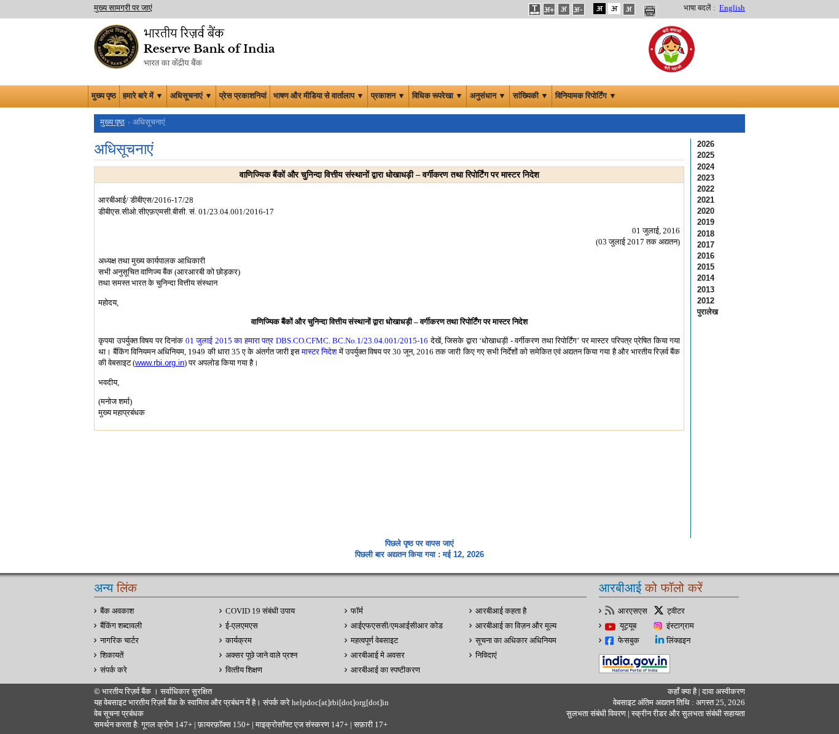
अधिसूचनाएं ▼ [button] (191, 96)
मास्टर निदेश (319, 351)
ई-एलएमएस (241, 626)
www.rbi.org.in (159, 362)
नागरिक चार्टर (119, 640)
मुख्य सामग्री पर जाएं (123, 8)
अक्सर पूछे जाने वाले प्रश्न (261, 655)
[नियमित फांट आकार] (564, 8)
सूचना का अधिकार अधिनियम (515, 640)
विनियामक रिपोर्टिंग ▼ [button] (586, 96)
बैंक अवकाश (117, 611)
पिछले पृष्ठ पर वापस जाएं (419, 543)
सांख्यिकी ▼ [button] (530, 96)
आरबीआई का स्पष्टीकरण (385, 670)
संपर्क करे (113, 670)
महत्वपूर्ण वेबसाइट (374, 640)
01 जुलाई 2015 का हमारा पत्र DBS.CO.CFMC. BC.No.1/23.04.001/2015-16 (307, 340)
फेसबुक (628, 640)
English (732, 8)
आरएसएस (632, 611)
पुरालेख (707, 311)
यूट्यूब (628, 626)
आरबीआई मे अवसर (378, 655)
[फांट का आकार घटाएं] (578, 8)
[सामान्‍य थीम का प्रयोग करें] (614, 8)
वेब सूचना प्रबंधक (119, 713)
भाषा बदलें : (700, 8)
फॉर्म (357, 611)
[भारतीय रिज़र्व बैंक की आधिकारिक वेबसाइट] (186, 45)
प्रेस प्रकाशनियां (243, 96)
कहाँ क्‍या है (683, 691)
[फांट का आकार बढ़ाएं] (549, 8)
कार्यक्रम (238, 640)
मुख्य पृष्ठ (104, 96)
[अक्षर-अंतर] (534, 8)
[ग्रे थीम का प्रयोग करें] (629, 8)
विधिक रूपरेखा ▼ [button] (437, 96)
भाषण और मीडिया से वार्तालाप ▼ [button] (318, 96)
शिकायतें (111, 655)
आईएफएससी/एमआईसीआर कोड (397, 626)
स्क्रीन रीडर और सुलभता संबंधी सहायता (687, 713)
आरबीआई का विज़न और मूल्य (515, 626)
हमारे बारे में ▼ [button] (143, 96)
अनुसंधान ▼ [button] (488, 96)
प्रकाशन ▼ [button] (388, 96)
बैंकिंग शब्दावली (121, 626)
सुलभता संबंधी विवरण (596, 713)
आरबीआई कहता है (500, 611)
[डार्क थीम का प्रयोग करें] (599, 8)
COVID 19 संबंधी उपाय (260, 611)
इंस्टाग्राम (680, 626)
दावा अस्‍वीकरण (723, 691)
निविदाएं (486, 655)
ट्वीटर (676, 611)
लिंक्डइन (678, 640)
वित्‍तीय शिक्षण (243, 670)
